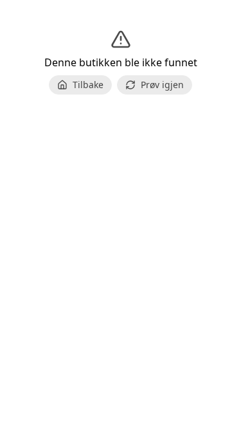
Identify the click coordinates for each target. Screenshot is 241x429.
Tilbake (88, 84)
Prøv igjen (162, 84)
